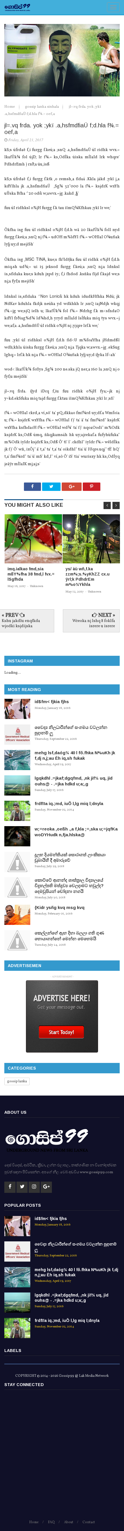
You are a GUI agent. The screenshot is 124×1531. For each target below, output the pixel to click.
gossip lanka (17, 1081)
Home (10, 106)
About (68, 1522)
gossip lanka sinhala (42, 106)
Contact (88, 1522)
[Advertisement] (62, 1457)
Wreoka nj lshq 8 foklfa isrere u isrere (93, 623)
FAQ (51, 1522)
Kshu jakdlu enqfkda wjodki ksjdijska (21, 623)
